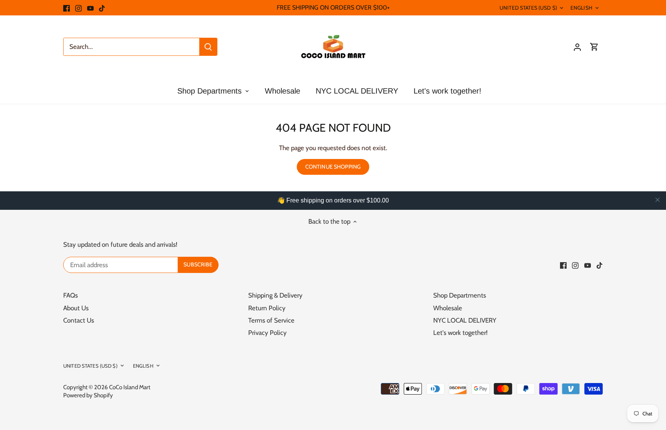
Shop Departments (459, 295)
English (581, 8)
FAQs (70, 295)
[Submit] (208, 46)
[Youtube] (90, 7)
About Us (76, 308)
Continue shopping (333, 166)
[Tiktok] (102, 7)
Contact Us (78, 320)
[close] (657, 200)
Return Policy (267, 308)
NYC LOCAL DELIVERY (464, 320)
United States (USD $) (528, 8)
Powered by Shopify (88, 395)
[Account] (577, 46)
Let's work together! (460, 332)
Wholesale (447, 308)
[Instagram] (78, 7)
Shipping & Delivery (275, 295)
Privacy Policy (267, 332)
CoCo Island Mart (129, 387)
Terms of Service (271, 320)
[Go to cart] (594, 46)
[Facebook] (66, 7)
